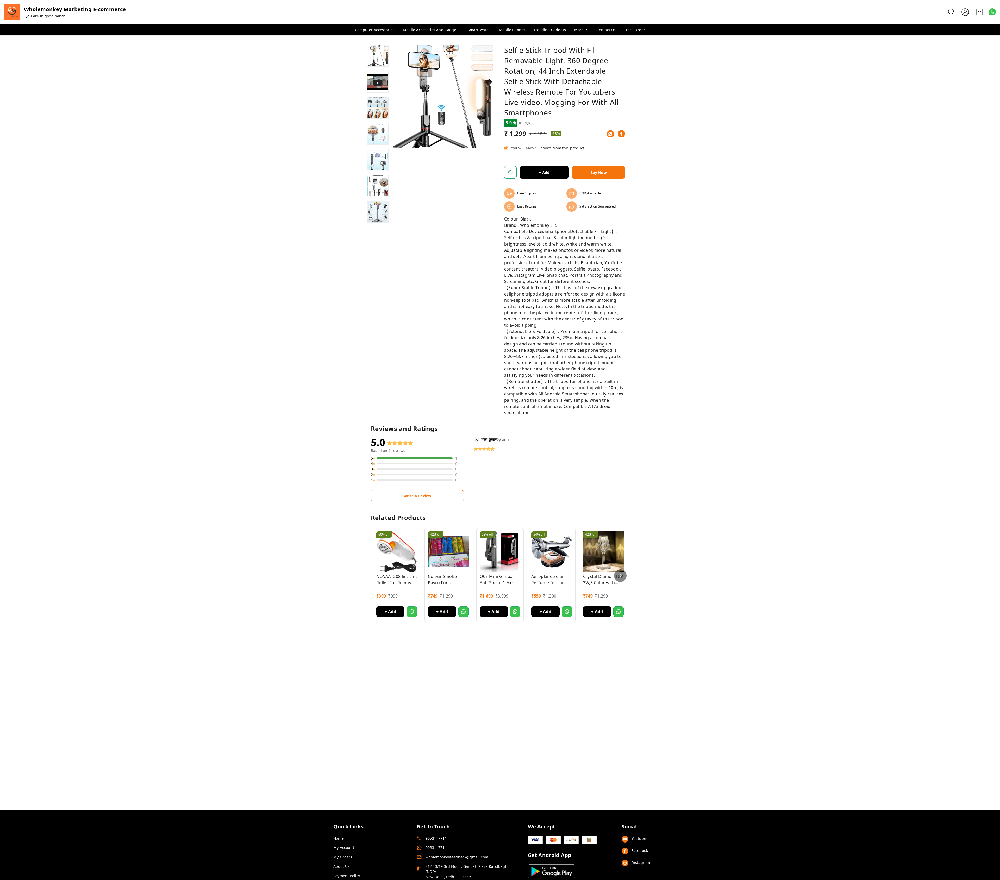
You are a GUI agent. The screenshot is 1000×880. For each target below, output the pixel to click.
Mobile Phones (512, 29)
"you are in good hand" (45, 16)
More (579, 29)
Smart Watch (479, 29)
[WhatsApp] (610, 133)
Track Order (634, 29)
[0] (979, 12)
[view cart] (979, 12)
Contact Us (606, 29)
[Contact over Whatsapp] (992, 11)
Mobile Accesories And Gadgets (431, 29)
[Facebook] (621, 133)
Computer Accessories (375, 29)
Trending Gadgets (550, 29)
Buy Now (598, 172)
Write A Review (417, 495)
